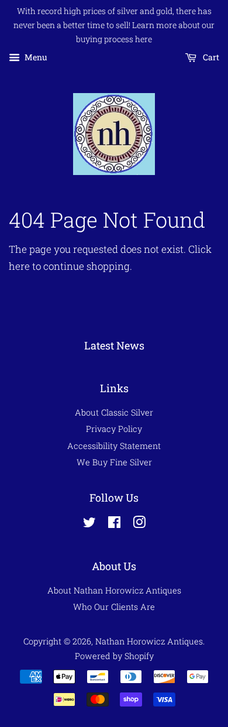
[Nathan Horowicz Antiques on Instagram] (139, 524)
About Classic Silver (114, 412)
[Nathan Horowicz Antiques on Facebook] (114, 524)
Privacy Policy (114, 428)
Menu (35, 57)
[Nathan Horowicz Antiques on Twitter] (89, 524)
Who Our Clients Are (114, 606)
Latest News (114, 345)
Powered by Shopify (114, 655)
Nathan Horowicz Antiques (149, 641)
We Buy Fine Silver (114, 462)
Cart (210, 57)
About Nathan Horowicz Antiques (114, 590)
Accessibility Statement (114, 445)
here (19, 266)
